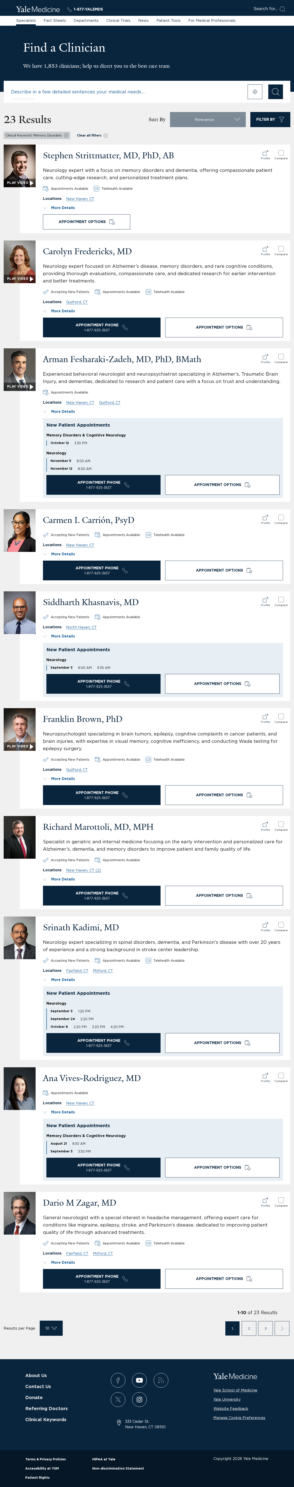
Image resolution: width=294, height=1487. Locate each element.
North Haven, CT (81, 627)
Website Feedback (230, 1408)
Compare (281, 158)
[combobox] (126, 91)
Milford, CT (103, 971)
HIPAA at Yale (103, 1459)
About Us (36, 1375)
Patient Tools (168, 20)
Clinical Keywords (45, 1419)
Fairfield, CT (77, 971)
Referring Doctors (46, 1408)
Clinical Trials (118, 20)
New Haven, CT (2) (83, 870)
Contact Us (38, 1386)
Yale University (226, 1399)
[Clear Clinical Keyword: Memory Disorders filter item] (66, 135)
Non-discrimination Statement (118, 1468)
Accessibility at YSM (42, 1468)
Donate (34, 1397)
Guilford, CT (77, 302)
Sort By (157, 119)
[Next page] (282, 1328)
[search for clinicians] (275, 91)
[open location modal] (255, 91)
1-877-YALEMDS (88, 9)
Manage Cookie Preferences (239, 1418)
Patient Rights (37, 1477)
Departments (86, 20)
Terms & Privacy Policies (45, 1459)
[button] (163, 208)
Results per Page (19, 1328)
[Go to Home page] (38, 10)
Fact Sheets (55, 20)
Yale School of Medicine (235, 1390)
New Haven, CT (80, 199)
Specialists (26, 20)
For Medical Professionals (212, 20)
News (143, 20)
